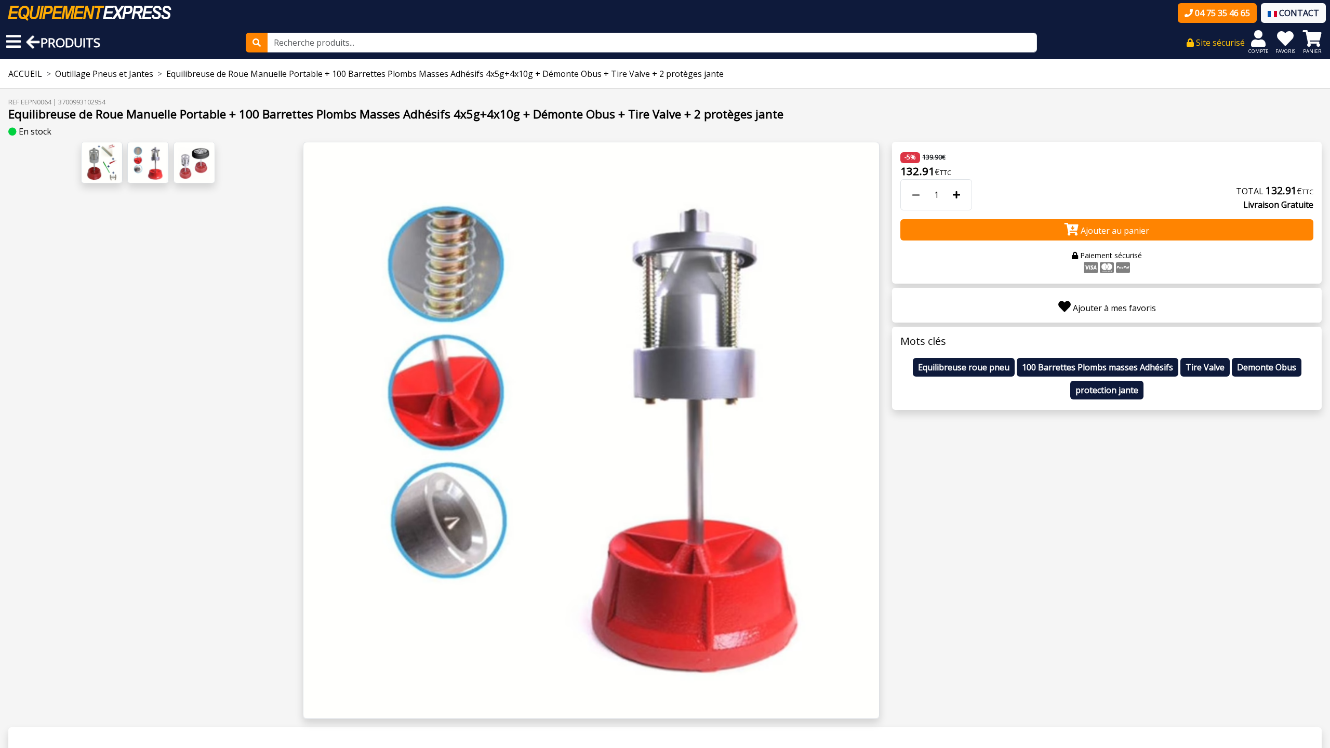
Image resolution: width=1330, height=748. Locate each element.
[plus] (956, 195)
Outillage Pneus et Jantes (104, 73)
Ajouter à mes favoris (1113, 308)
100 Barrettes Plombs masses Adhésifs (1097, 367)
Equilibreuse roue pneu (963, 367)
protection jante (1106, 390)
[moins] (916, 195)
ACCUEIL (25, 73)
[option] (591, 430)
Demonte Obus (1266, 367)
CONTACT (1298, 13)
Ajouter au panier (1114, 230)
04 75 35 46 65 (1221, 13)
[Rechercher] (257, 42)
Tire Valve (1205, 367)
